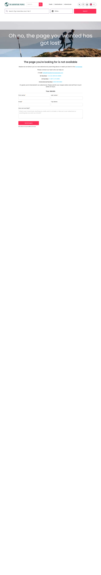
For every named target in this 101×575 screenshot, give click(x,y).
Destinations (58, 4)
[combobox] (32, 4)
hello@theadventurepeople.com (53, 73)
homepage (78, 67)
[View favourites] (83, 4)
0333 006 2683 (57, 82)
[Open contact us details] (79, 4)
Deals (50, 4)
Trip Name (54, 102)
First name (22, 95)
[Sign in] (87, 4)
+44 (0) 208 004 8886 (54, 76)
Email (20, 102)
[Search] (41, 4)
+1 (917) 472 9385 (54, 79)
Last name (54, 95)
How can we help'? (24, 108)
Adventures (67, 4)
